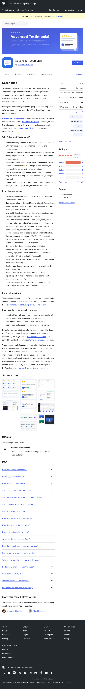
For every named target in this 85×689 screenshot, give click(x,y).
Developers (48, 635)
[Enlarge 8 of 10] (51, 393)
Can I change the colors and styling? (17, 490)
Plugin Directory (8, 10)
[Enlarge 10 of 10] (51, 417)
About (4, 627)
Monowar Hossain (25, 64)
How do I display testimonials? (14, 470)
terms (14, 368)
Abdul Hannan (38, 611)
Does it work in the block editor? (15, 532)
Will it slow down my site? (12, 574)
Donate (68, 635)
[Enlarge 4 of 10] (33, 382)
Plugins (26, 635)
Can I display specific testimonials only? (18, 504)
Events (67, 631)
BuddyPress (8, 657)
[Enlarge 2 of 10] (15, 393)
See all (80, 182)
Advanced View (65, 141)
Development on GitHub (24, 128)
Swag (67, 639)
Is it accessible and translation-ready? (17, 588)
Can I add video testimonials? (14, 511)
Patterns (26, 639)
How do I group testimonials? (14, 484)
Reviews (18, 74)
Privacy (5, 639)
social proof (78, 126)
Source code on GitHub (36, 336)
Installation (31, 74)
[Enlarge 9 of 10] (51, 406)
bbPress (6, 654)
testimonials (78, 135)
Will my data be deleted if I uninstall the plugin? (21, 560)
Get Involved (69, 627)
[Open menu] (81, 3)
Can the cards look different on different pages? (22, 497)
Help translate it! (58, 16)
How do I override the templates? (16, 525)
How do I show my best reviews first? (17, 518)
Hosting (5, 635)
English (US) (78, 112)
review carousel (76, 121)
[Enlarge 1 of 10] (15, 382)
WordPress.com (9, 646)
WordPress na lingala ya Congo (20, 667)
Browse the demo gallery (13, 118)
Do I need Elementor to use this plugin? (18, 567)
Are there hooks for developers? (15, 581)
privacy (22, 368)
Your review (63, 182)
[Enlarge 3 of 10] (15, 403)
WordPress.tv (50, 639)
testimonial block (76, 130)
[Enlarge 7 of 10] (51, 382)
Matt (5, 650)
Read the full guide (30, 121)
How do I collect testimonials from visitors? (20, 546)
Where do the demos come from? (16, 539)
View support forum (67, 203)
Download (77, 63)
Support (79, 74)
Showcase (27, 627)
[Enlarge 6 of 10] (33, 424)
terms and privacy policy (39, 340)
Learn (46, 627)
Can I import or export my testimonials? (18, 553)
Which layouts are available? (13, 477)
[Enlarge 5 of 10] (33, 416)
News (4, 631)
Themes (26, 631)
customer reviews (76, 117)
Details (7, 74)
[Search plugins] (25, 23)
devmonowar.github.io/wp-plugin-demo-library (27, 305)
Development (46, 74)
